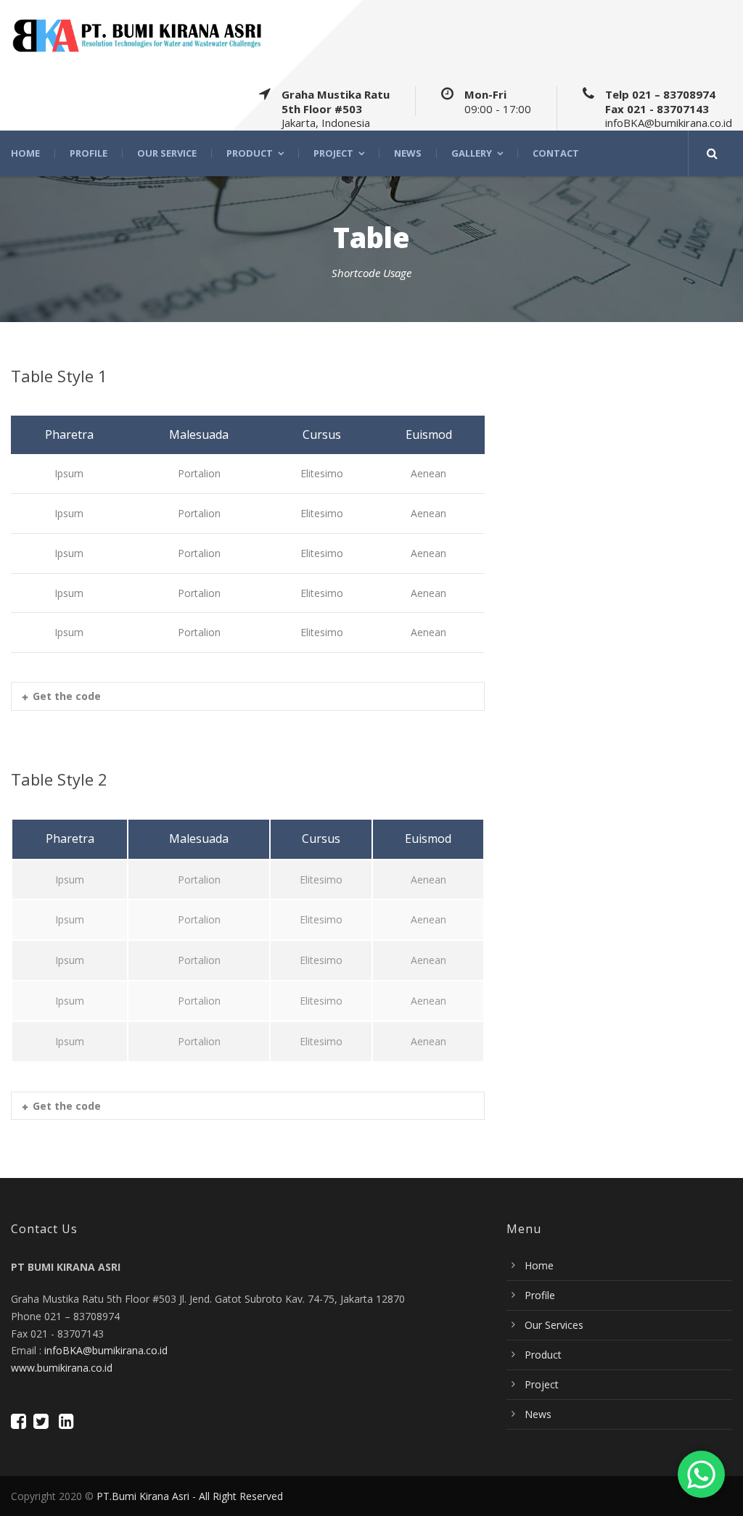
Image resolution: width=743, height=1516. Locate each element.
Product (249, 153)
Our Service (167, 153)
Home (25, 153)
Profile (88, 153)
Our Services (554, 1325)
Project (333, 153)
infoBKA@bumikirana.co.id (106, 1350)
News (408, 153)
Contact (556, 153)
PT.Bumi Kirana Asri (143, 1496)
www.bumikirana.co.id (61, 1368)
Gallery (471, 153)
